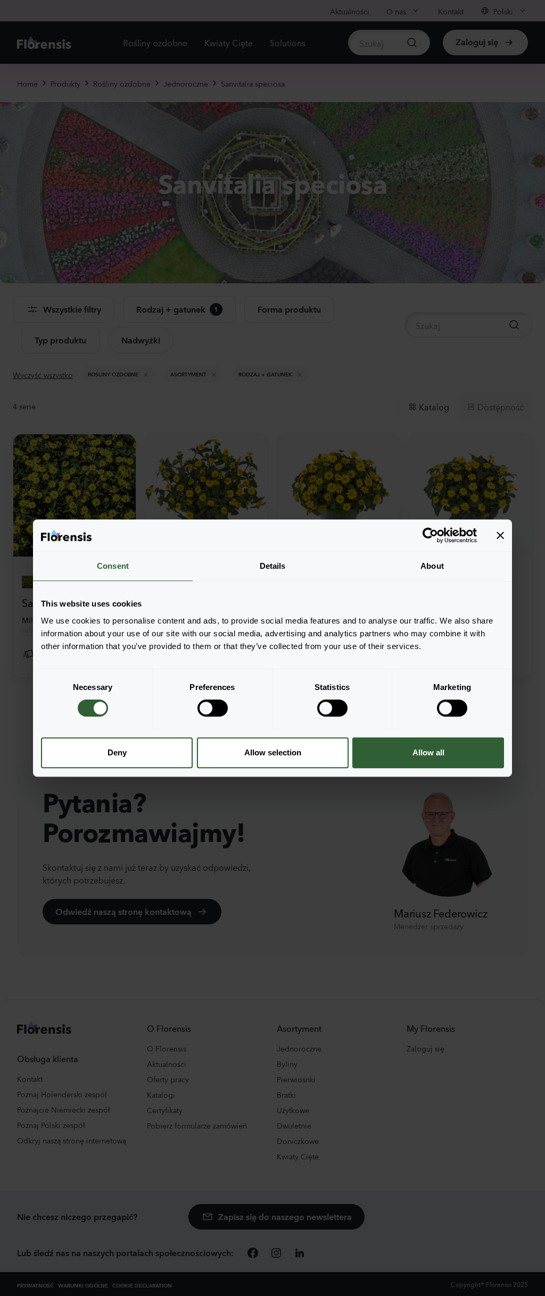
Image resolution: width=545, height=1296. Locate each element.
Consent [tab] (113, 565)
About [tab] (432, 565)
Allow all (428, 752)
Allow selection (272, 752)
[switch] (212, 708)
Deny (117, 752)
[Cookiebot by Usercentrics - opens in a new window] (430, 535)
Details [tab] (273, 565)
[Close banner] (500, 535)
